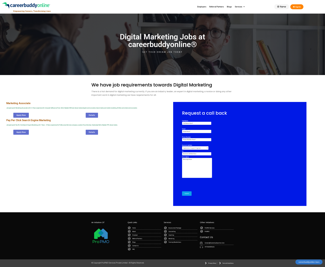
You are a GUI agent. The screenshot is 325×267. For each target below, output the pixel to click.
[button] (281, 6)
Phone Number (186, 137)
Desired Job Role (187, 145)
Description (185, 157)
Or (182, 151)
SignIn (298, 6)
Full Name (185, 121)
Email (183, 129)
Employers (201, 7)
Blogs (229, 7)
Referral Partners (216, 7)
